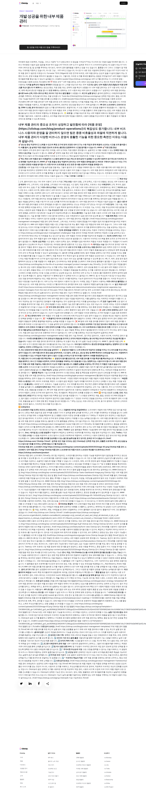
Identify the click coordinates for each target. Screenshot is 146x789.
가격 (21, 757)
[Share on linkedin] (30, 684)
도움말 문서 (23, 768)
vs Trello (107, 768)
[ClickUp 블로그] (23, 3)
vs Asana (107, 761)
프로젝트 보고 (52, 768)
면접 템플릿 (80, 779)
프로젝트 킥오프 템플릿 (83, 783)
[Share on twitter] (21, 684)
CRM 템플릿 (80, 757)
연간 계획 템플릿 (81, 776)
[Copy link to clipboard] (48, 684)
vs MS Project (108, 787)
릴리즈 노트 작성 (53, 761)
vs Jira (106, 765)
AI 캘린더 (51, 787)
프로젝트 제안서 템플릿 (83, 765)
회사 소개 (23, 787)
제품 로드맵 (23, 772)
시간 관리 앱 (52, 783)
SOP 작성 (51, 779)
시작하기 (123, 3)
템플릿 (22, 779)
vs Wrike (107, 783)
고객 (21, 776)
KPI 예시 (50, 757)
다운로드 (23, 765)
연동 (21, 783)
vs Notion (107, 776)
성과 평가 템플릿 (81, 772)
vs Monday (108, 757)
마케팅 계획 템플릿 (82, 768)
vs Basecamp (108, 779)
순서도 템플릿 (80, 761)
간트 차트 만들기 (53, 776)
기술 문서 (51, 772)
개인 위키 (51, 765)
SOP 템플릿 (80, 787)
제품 (21, 761)
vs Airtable (107, 772)
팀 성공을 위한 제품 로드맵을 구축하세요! (43, 47)
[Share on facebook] (38, 684)
